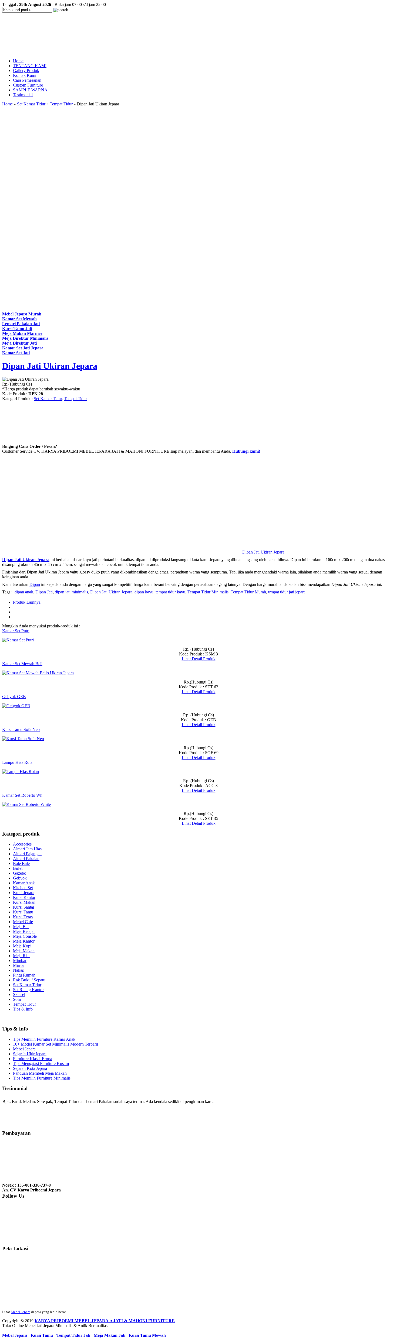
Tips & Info (23, 1009)
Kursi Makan (24, 902)
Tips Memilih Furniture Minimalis (41, 1078)
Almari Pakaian (26, 858)
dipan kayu (143, 592)
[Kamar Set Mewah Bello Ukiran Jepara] (38, 673)
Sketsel (19, 994)
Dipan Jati (44, 592)
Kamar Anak (24, 883)
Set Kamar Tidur (31, 104)
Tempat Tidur (61, 104)
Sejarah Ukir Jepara (29, 1054)
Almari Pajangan (27, 853)
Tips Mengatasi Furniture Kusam (41, 1063)
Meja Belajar (24, 931)
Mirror (18, 965)
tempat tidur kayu (170, 592)
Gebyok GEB (14, 696)
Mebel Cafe (23, 921)
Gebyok (20, 878)
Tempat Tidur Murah (248, 592)
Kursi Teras (23, 917)
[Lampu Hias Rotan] (20, 771)
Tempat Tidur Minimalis (207, 592)
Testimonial (23, 94)
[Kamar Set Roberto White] (26, 804)
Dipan (34, 584)
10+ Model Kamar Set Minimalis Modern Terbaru (55, 1044)
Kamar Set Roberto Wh (22, 795)
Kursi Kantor (24, 897)
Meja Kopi (22, 946)
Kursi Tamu (23, 912)
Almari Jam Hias (27, 849)
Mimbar (19, 960)
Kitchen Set (23, 887)
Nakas (18, 970)
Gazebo (19, 873)
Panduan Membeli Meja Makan (40, 1073)
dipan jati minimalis (71, 592)
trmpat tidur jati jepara (286, 592)
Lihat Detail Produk (199, 659)
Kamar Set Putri (15, 630)
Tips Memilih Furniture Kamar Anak (44, 1039)
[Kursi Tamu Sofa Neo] (23, 738)
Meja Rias (21, 955)
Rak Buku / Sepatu (29, 980)
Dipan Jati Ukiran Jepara (49, 366)
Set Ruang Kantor (28, 989)
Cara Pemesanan (27, 80)
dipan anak (24, 592)
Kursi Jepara (23, 892)
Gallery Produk (26, 70)
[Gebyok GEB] (16, 705)
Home (18, 61)
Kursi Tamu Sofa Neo (21, 729)
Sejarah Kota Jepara (30, 1068)
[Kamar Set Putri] (18, 640)
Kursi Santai (23, 907)
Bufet (17, 868)
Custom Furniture (28, 85)
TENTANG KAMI (29, 65)
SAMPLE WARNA (30, 90)
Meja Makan (24, 951)
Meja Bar (21, 926)
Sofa (17, 999)
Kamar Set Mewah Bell (22, 663)
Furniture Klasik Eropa (32, 1058)
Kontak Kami (24, 75)
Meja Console (25, 936)
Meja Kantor (24, 941)
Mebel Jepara (24, 1049)
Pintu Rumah (24, 975)
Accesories (22, 844)
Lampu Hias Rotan (18, 762)
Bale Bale (21, 863)
